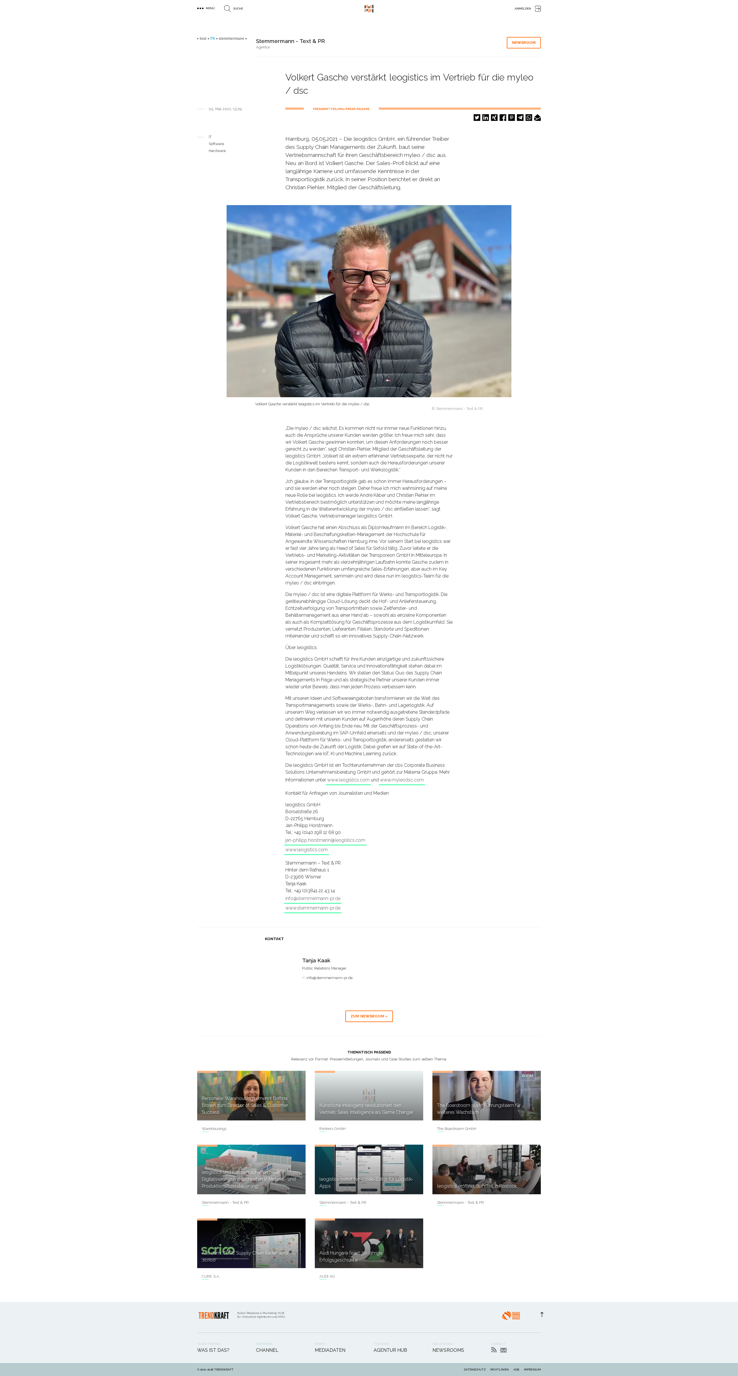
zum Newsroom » (369, 1016)
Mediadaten (330, 1350)
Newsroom (524, 42)
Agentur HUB (390, 1350)
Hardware (217, 151)
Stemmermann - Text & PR (225, 1202)
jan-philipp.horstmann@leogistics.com (325, 840)
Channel (267, 1350)
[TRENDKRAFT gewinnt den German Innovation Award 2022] (511, 1317)
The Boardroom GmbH (456, 1128)
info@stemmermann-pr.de (312, 898)
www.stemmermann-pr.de (312, 908)
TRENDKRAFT (224, 1369)
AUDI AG (327, 1276)
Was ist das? (213, 1350)
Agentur (263, 47)
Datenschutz (475, 1369)
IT (210, 137)
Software (216, 144)
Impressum (532, 1369)
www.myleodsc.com (402, 780)
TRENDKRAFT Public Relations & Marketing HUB (369, 9)
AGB (516, 1369)
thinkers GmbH (332, 1128)
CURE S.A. (211, 1276)
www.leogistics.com (348, 780)
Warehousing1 (214, 1128)
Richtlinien (499, 1369)
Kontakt (503, 1350)
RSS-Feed (494, 1349)
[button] (477, 117)
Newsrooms (448, 1350)
